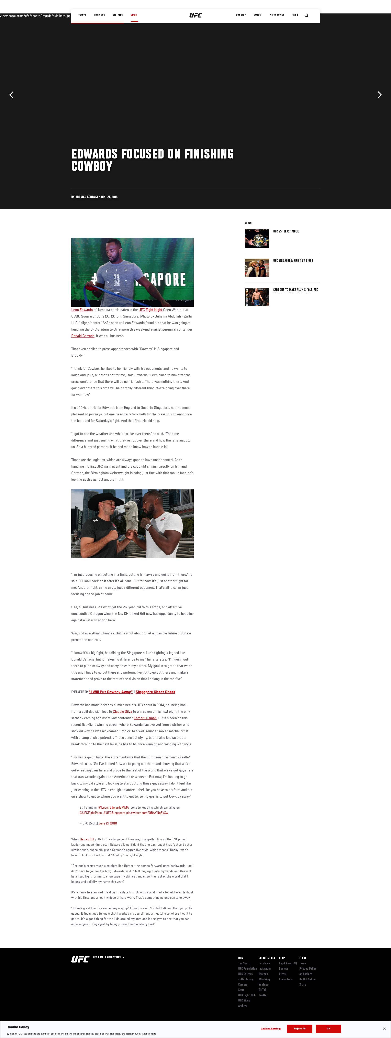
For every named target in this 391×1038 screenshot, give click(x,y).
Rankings (99, 15)
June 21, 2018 (108, 824)
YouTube (263, 985)
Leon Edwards (82, 310)
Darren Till (87, 839)
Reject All (299, 1028)
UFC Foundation (247, 969)
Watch (257, 15)
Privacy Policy (307, 969)
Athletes (118, 15)
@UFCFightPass (90, 813)
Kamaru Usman (145, 718)
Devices (284, 969)
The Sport (243, 963)
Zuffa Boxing (277, 15)
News (134, 15)
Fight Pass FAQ (288, 963)
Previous (12, 94)
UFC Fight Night (151, 310)
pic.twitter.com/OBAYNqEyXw (147, 813)
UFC (240, 958)
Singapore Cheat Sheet (155, 692)
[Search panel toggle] (306, 15)
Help (282, 958)
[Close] (384, 1028)
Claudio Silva (122, 712)
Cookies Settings (271, 1028)
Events (82, 15)
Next (378, 94)
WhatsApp (264, 979)
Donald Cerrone (82, 336)
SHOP (295, 15)
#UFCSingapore (114, 813)
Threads (263, 974)
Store (241, 990)
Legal (302, 958)
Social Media (267, 958)
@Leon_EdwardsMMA (113, 808)
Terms (302, 963)
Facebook (264, 963)
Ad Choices (305, 974)
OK (328, 1028)
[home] (196, 15)
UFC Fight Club (247, 995)
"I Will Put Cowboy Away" (111, 692)
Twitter (263, 995)
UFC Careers (245, 974)
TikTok (263, 990)
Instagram (265, 969)
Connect (241, 15)
